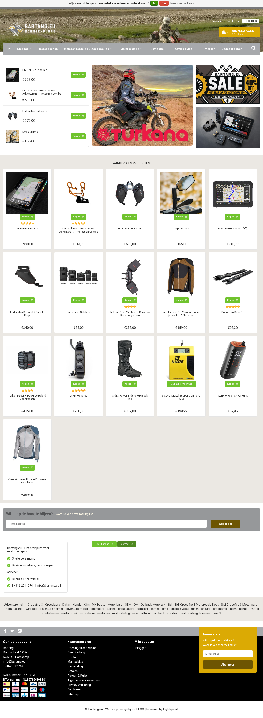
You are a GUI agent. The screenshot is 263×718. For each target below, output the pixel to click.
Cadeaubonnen (231, 48)
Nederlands (251, 21)
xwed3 (216, 613)
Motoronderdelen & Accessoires (87, 48)
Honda (77, 604)
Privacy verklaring (79, 685)
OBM (128, 604)
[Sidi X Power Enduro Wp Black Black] (130, 360)
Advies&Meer (184, 48)
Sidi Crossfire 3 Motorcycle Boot (197, 604)
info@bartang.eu (14, 661)
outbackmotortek (165, 613)
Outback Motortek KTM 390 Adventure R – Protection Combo (41, 92)
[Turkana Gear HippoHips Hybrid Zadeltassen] (27, 360)
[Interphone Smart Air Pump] (233, 360)
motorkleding (121, 613)
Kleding (22, 48)
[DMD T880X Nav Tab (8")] (233, 192)
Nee (164, 3)
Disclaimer (75, 689)
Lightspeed (170, 709)
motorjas (103, 613)
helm (233, 609)
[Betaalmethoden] (24, 689)
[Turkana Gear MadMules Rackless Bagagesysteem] (130, 276)
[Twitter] (12, 631)
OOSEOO (138, 709)
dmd (165, 609)
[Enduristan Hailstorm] (12, 115)
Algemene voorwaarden (84, 680)
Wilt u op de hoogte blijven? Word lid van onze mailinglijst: (220, 642)
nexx (135, 613)
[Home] (8, 49)
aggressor (97, 609)
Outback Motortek (153, 604)
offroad (146, 613)
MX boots (98, 604)
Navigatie (157, 48)
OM (136, 604)
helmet (243, 609)
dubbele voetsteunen (185, 609)
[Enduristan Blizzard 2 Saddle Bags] (27, 276)
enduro (206, 609)
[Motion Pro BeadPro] (233, 276)
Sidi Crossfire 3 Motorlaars (239, 604)
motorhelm (87, 613)
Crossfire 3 (35, 604)
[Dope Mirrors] (12, 136)
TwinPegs (30, 609)
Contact (125, 544)
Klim (87, 604)
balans (111, 609)
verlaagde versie (199, 613)
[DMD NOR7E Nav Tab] (12, 74)
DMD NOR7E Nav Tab (34, 70)
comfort (142, 609)
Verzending (75, 666)
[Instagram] (20, 631)
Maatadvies (75, 662)
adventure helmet (51, 609)
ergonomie (220, 609)
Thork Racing (13, 609)
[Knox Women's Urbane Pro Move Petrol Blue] (27, 443)
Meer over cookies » (182, 3)
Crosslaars (52, 604)
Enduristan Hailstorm (34, 111)
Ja (154, 3)
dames (155, 609)
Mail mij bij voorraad (181, 384)
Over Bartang (103, 544)
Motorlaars (115, 604)
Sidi (169, 604)
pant (183, 613)
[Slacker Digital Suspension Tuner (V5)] (181, 360)
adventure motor (77, 609)
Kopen (77, 74)
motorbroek (69, 613)
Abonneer (225, 523)
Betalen (73, 671)
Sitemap (73, 694)
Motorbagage (130, 48)
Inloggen (217, 21)
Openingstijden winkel (82, 648)
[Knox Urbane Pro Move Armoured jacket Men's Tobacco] (181, 276)
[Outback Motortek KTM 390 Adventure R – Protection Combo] (12, 94)
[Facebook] (5, 631)
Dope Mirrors (30, 131)
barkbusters (126, 609)
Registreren (232, 21)
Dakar (66, 604)
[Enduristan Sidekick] (79, 276)
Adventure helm (14, 604)
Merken (210, 48)
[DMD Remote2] (79, 360)
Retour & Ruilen (78, 676)
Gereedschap (48, 48)
